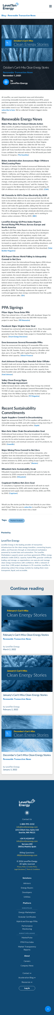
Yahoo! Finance (27, 355)
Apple (36, 425)
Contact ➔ (27, 973)
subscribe (28, 507)
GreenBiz (10, 444)
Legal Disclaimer (19, 869)
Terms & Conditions (33, 869)
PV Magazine (34, 396)
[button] (50, 6)
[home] (10, 6)
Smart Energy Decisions (18, 337)
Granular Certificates (27, 917)
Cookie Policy (32, 867)
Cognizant (13, 493)
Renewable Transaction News (22, 15)
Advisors (27, 883)
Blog (4, 15)
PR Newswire (24, 320)
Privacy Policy (21, 867)
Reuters (35, 463)
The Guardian (23, 155)
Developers (27, 892)
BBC (34, 216)
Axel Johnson (7, 374)
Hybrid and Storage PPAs (27, 921)
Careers (27, 961)
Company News (27, 965)
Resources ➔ (27, 982)
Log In (27, 988)
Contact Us (27, 819)
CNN (46, 189)
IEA (23, 296)
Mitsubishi (21, 477)
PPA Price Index (27, 942)
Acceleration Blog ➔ (27, 977)
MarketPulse (27, 937)
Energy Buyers (27, 888)
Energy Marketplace (27, 912)
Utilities (27, 897)
